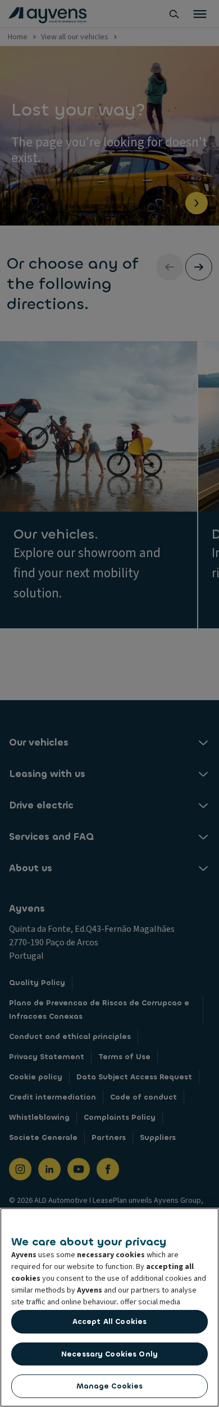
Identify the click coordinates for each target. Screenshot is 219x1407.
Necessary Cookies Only (109, 1354)
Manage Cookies (109, 1386)
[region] (109, 1307)
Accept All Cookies (109, 1321)
